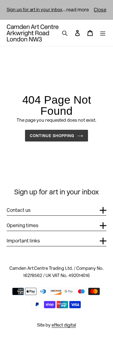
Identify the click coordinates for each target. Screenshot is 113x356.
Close (100, 10)
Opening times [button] (23, 225)
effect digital (64, 325)
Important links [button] (23, 241)
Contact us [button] (19, 210)
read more (77, 10)
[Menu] (102, 33)
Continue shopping (52, 135)
